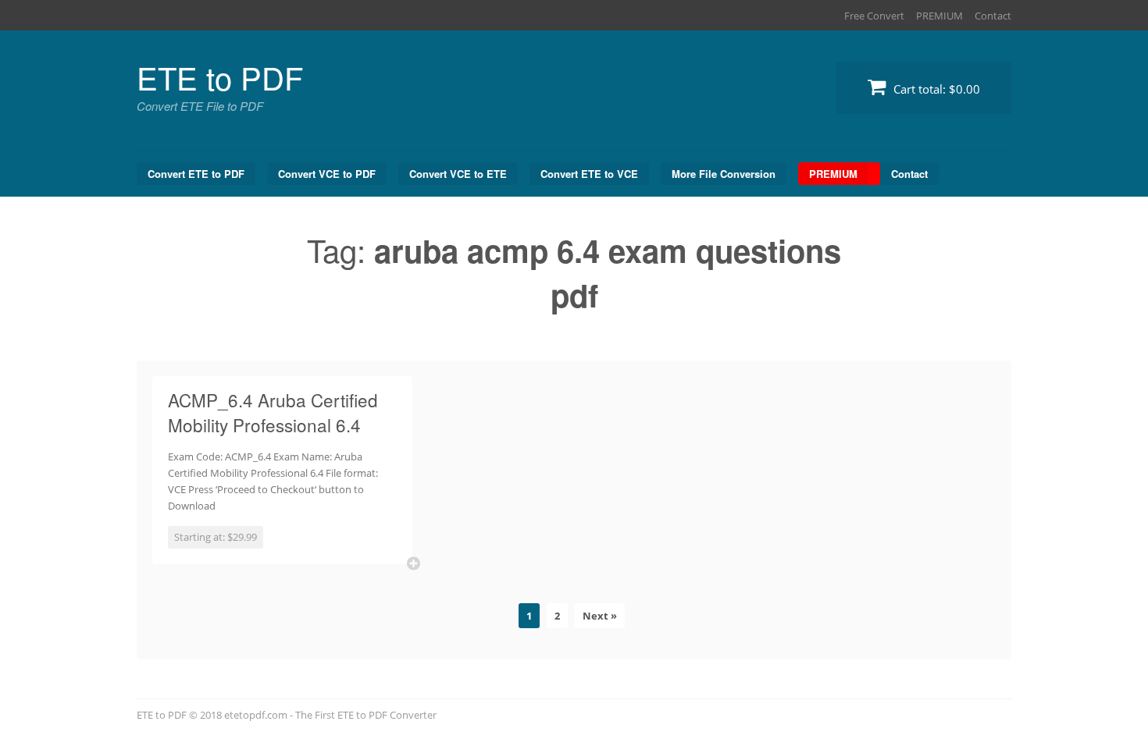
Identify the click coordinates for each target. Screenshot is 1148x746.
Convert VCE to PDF (327, 173)
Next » (600, 616)
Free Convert (874, 16)
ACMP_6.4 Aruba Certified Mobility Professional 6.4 (273, 412)
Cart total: (935, 89)
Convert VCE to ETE (458, 173)
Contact (993, 16)
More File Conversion (723, 173)
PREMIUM (939, 16)
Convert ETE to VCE (589, 173)
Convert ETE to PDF (196, 173)
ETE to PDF (220, 77)
